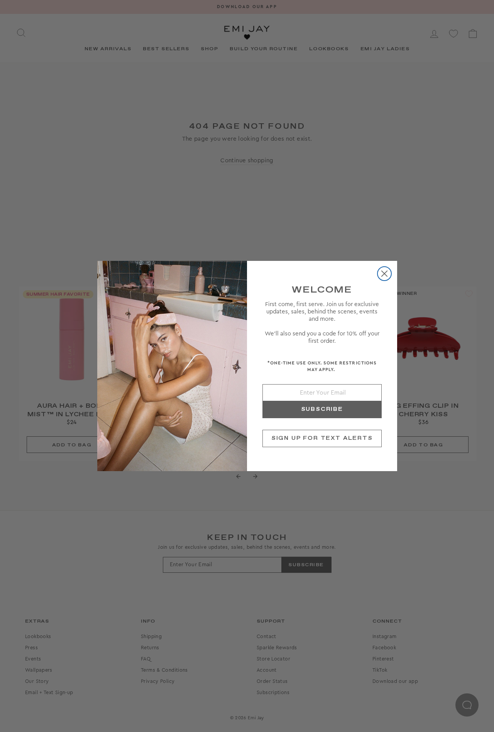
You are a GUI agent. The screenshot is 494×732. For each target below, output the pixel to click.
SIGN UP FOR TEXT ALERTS (322, 438)
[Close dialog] (384, 274)
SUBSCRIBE (322, 409)
